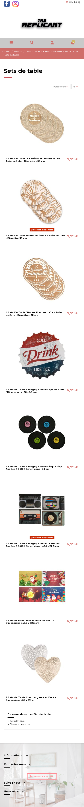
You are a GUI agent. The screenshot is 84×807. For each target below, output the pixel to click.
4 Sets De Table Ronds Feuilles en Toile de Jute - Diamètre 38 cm (35, 237)
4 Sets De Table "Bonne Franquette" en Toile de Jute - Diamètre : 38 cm (34, 313)
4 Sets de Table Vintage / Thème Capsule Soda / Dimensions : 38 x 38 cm (35, 391)
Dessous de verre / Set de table (29, 714)
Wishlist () (74, 2)
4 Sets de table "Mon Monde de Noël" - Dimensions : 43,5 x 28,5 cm (30, 622)
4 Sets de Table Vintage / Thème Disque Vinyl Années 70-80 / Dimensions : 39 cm (34, 468)
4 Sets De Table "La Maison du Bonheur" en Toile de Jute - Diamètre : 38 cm (33, 159)
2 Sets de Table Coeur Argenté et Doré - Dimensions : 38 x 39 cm (31, 698)
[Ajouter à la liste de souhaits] (37, 154)
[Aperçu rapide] (47, 154)
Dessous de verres (20, 724)
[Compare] (41, 154)
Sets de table (17, 720)
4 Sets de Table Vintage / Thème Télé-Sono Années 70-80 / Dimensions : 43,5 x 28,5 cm (33, 544)
